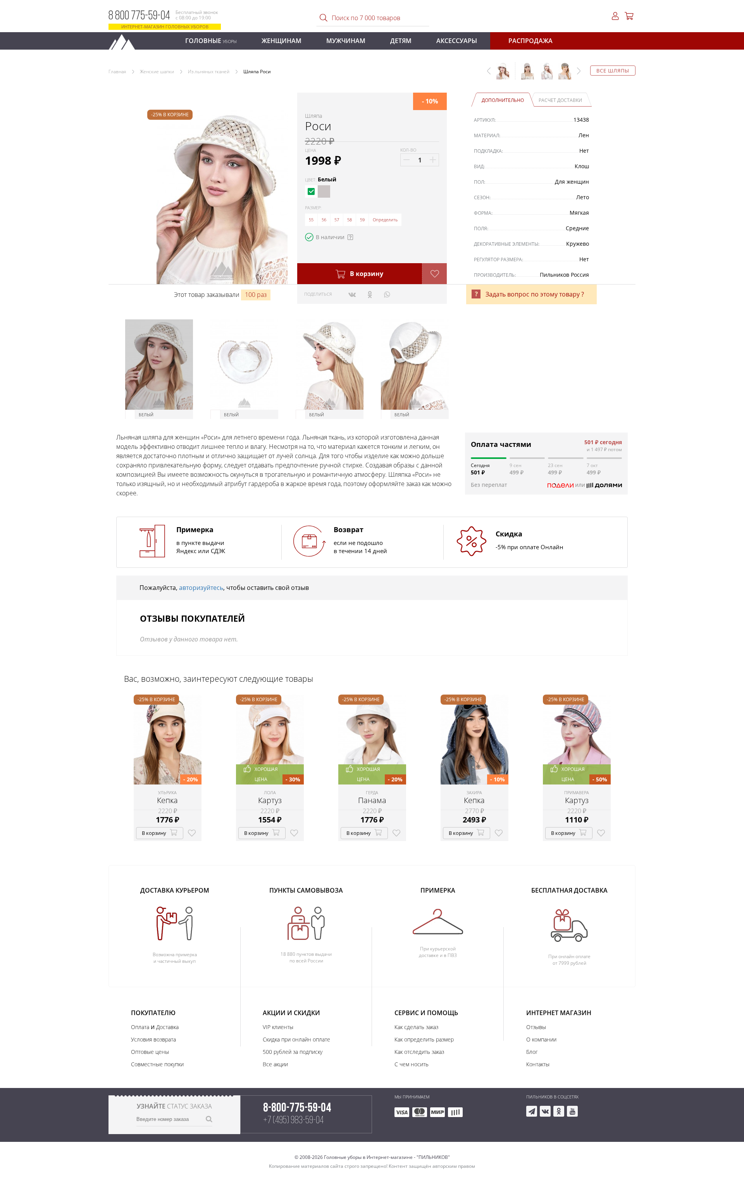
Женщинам (281, 40)
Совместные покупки (157, 1064)
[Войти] (615, 16)
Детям (401, 40)
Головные (211, 40)
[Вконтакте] (352, 294)
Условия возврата (153, 1039)
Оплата (140, 1027)
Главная (117, 71)
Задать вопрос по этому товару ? (535, 294)
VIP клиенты (278, 1027)
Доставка (167, 1027)
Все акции (275, 1064)
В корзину (365, 273)
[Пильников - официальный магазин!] (125, 40)
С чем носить (411, 1064)
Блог (532, 1051)
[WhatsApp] (387, 294)
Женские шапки (157, 71)
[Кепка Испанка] (562, 75)
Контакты (537, 1064)
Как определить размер (424, 1039)
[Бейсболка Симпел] (524, 75)
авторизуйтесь (201, 587)
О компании (541, 1039)
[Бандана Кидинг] (543, 75)
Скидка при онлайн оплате (296, 1039)
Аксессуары (456, 40)
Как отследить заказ (419, 1051)
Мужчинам (345, 40)
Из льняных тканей (208, 71)
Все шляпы (612, 70)
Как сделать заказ (416, 1027)
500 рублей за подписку (292, 1051)
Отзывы (536, 1027)
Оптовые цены (150, 1051)
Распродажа (530, 40)
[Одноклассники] (369, 294)
